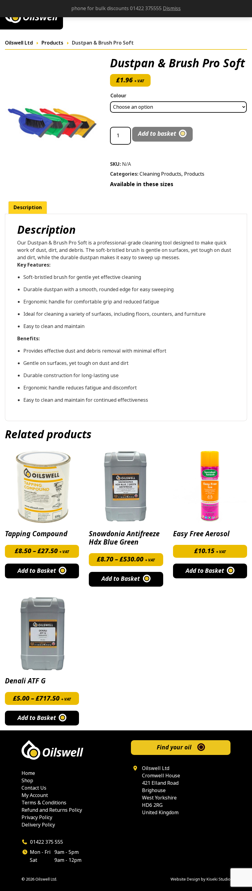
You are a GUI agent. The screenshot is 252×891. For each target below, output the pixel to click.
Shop (27, 780)
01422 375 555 (46, 842)
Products (194, 174)
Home (28, 773)
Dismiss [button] (172, 8)
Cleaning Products (160, 174)
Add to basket (157, 134)
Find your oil (174, 747)
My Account (35, 795)
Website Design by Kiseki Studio (200, 879)
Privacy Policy (37, 817)
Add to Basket (37, 571)
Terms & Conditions (44, 802)
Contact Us (34, 787)
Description (28, 207)
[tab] (27, 207)
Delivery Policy (38, 824)
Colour (118, 95)
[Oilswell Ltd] (71, 750)
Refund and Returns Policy (52, 810)
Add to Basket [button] (205, 571)
